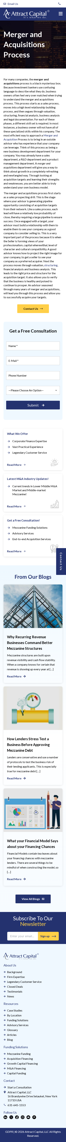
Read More (14, 676)
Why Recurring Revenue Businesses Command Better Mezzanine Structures (30, 642)
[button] (60, 14)
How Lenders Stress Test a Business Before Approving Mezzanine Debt (28, 744)
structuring (51, 265)
